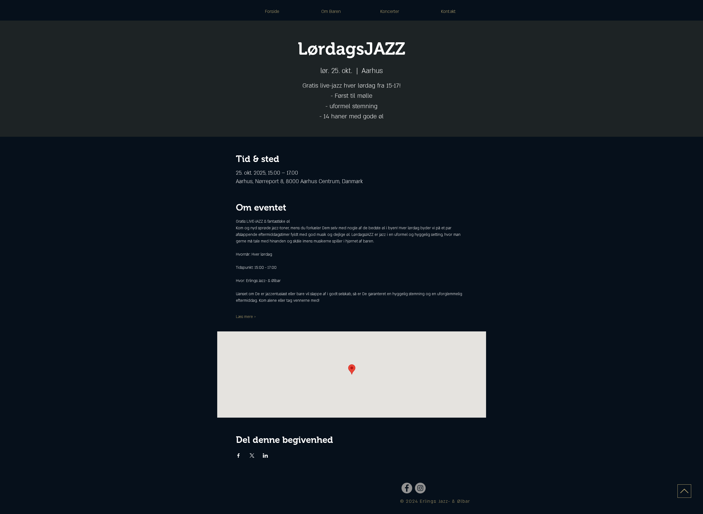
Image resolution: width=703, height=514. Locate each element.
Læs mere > (246, 316)
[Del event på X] (252, 455)
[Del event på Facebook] (238, 455)
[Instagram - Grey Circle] (420, 488)
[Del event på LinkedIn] (265, 455)
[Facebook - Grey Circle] (406, 488)
